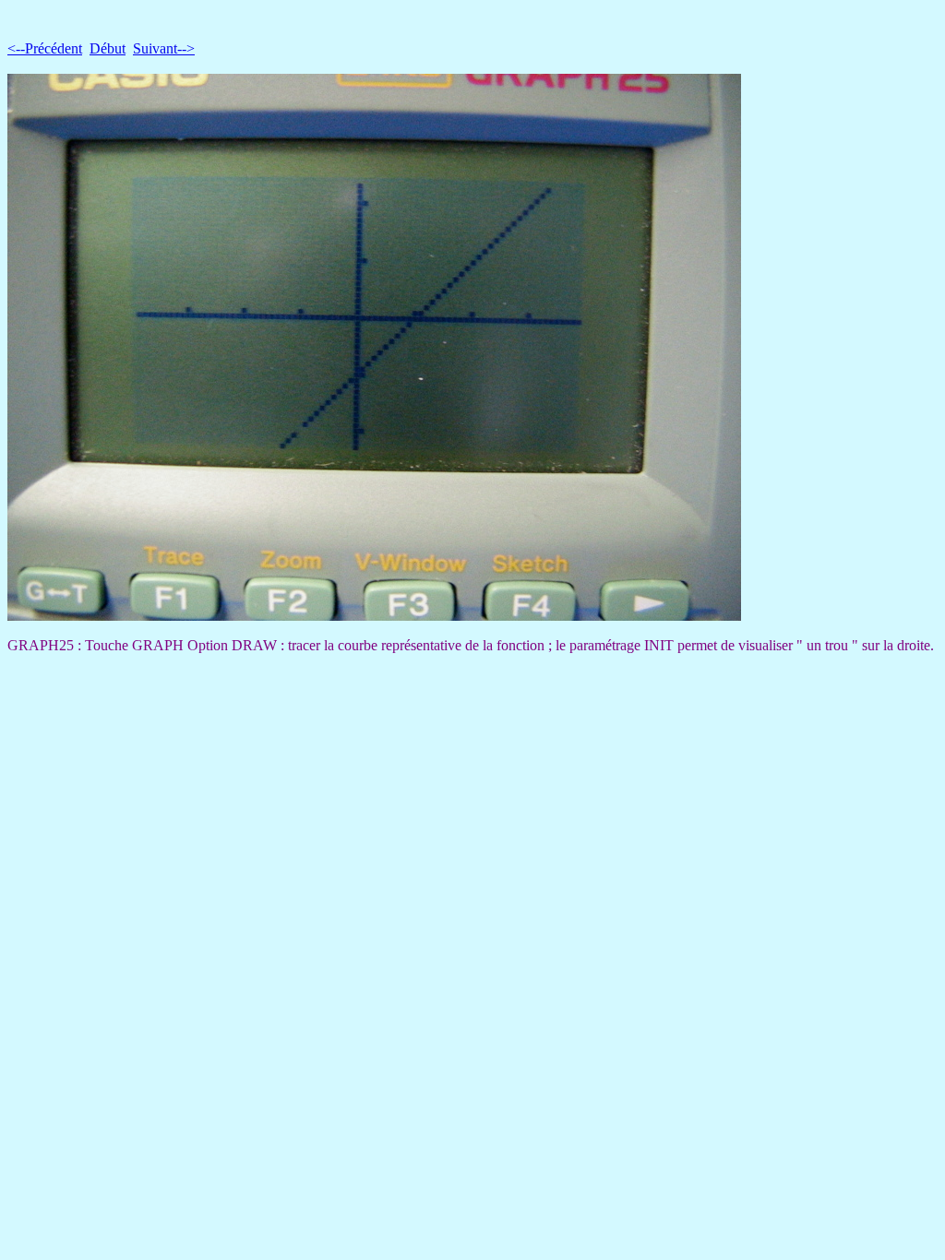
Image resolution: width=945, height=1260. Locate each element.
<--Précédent (44, 48)
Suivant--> (164, 48)
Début (108, 48)
